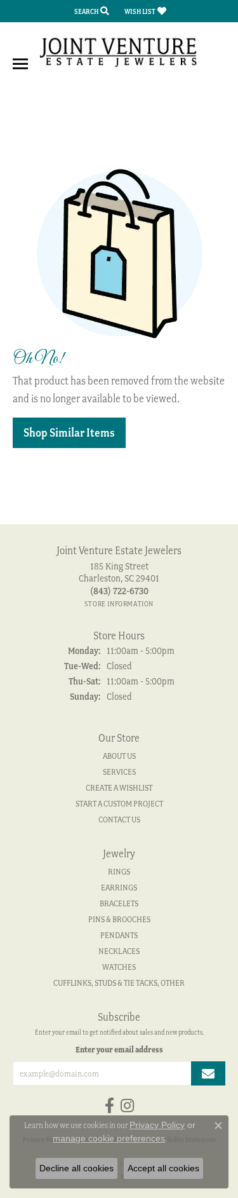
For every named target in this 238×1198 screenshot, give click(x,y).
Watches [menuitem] (119, 967)
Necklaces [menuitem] (119, 951)
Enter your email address (119, 1049)
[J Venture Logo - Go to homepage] (119, 51)
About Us (119, 756)
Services (119, 772)
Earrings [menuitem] (119, 887)
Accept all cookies (163, 1168)
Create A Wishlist (119, 788)
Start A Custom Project (119, 803)
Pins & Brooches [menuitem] (119, 919)
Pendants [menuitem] (119, 935)
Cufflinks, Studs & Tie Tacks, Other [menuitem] (119, 983)
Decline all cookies (76, 1168)
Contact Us (119, 819)
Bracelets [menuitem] (119, 903)
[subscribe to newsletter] (208, 1073)
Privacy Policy (157, 1125)
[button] (90, 11)
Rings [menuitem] (119, 871)
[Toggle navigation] (20, 64)
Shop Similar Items (69, 432)
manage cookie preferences (109, 1138)
